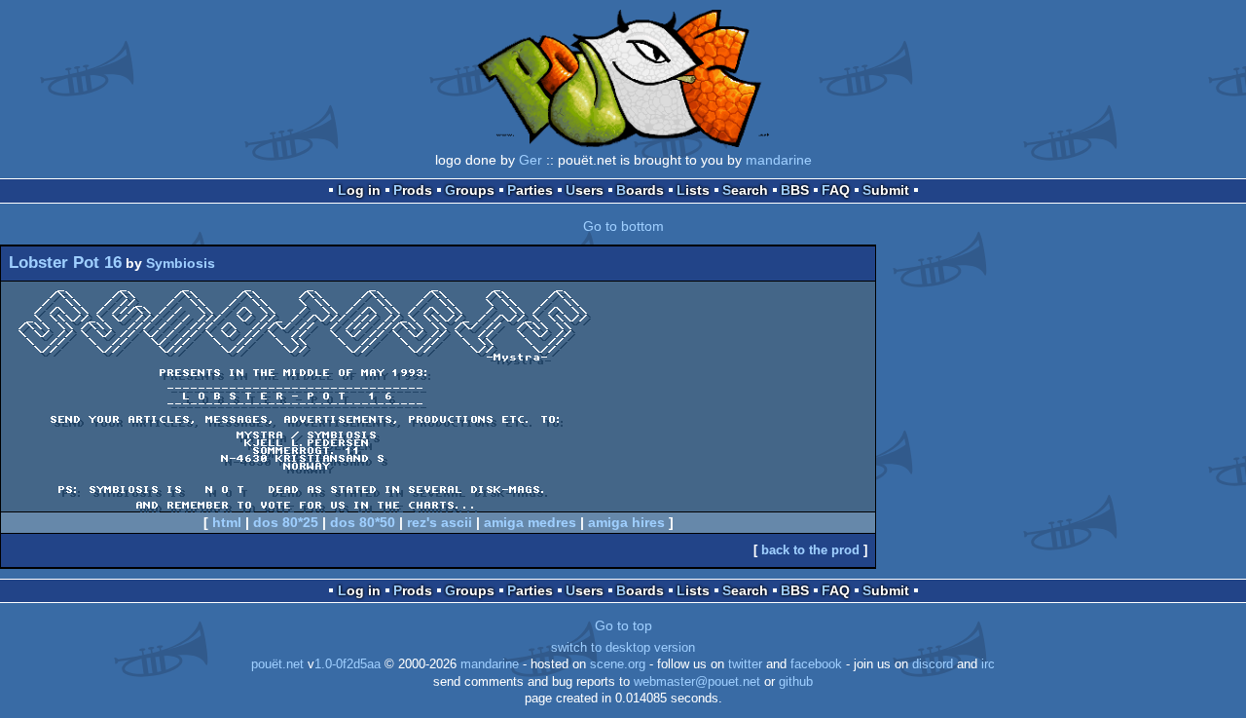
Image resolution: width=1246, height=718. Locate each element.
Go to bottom (623, 226)
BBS (795, 190)
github (796, 682)
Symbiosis (180, 263)
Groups (470, 190)
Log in (359, 190)
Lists (693, 190)
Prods (412, 190)
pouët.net (277, 664)
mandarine (779, 160)
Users (585, 190)
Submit (885, 190)
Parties (530, 190)
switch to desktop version (623, 648)
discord (932, 664)
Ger (530, 160)
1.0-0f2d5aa (347, 664)
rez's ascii (439, 522)
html (226, 522)
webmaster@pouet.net (697, 682)
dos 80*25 (285, 522)
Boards (640, 190)
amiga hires (626, 522)
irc (988, 664)
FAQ (836, 190)
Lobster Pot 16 (65, 262)
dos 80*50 (362, 522)
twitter (745, 664)
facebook (816, 664)
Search (745, 190)
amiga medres (530, 522)
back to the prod (810, 550)
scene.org (617, 664)
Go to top (623, 625)
